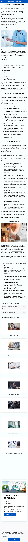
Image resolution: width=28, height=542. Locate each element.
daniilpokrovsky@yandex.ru (15, 511)
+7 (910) (9, 503)
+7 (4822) (9, 501)
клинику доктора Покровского (15, 21)
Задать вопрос (10, 514)
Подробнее (4, 536)
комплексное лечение (17, 251)
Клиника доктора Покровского (14, 1)
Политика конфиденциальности (11, 517)
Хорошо (14, 539)
